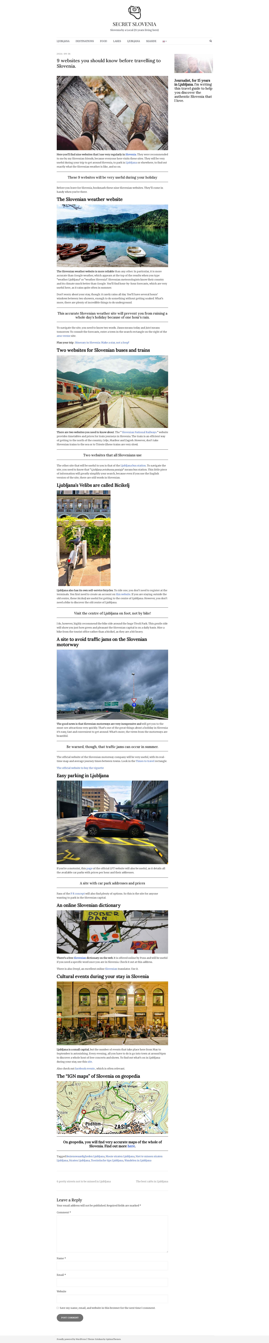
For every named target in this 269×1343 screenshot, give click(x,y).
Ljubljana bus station (133, 465)
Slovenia (131, 154)
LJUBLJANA (63, 41)
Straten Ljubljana (79, 1160)
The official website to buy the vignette (80, 768)
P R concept (78, 893)
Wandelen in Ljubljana (137, 1160)
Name (61, 1258)
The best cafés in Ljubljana (152, 1181)
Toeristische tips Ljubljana (107, 1160)
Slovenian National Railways (139, 432)
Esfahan (99, 1339)
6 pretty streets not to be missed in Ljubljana (84, 1181)
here (131, 1146)
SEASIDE (151, 41)
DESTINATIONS (85, 41)
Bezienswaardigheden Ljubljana (85, 1156)
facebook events (85, 1068)
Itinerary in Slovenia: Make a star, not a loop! (102, 342)
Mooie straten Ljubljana (120, 1156)
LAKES (117, 41)
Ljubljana (131, 162)
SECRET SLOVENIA (134, 23)
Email (61, 1274)
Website (61, 1291)
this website (123, 594)
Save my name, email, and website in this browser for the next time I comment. (107, 1308)
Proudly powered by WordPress (71, 1339)
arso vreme (64, 335)
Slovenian (80, 957)
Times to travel (145, 761)
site (89, 1061)
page (89, 868)
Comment (64, 1212)
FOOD (103, 41)
